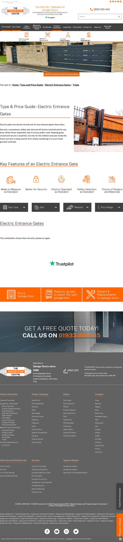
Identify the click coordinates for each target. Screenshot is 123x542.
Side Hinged (6, 418)
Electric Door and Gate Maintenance (75, 473)
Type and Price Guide (31, 85)
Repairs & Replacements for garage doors (108, 294)
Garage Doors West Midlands (99, 518)
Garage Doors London (65, 521)
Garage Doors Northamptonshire (85, 514)
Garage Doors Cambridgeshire (9, 518)
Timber (4, 439)
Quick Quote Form (69, 413)
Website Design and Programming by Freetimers (88, 504)
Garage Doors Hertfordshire (27, 521)
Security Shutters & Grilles (9, 476)
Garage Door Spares (70, 469)
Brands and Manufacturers (9, 442)
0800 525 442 (101, 9)
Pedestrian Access (8, 435)
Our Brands (6, 445)
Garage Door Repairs (70, 466)
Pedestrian (35, 423)
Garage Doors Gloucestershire (59, 523)
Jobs (96, 426)
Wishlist (65, 407)
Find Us (97, 449)
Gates (34, 426)
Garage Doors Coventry (81, 518)
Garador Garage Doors (7, 514)
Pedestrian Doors (8, 411)
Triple (76, 85)
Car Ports (3, 469)
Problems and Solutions (40, 469)
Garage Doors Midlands (65, 518)
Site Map (59, 506)
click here (69, 538)
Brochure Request (69, 410)
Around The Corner (8, 420)
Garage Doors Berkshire (41, 523)
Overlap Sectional (38, 404)
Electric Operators (8, 406)
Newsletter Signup (101, 416)
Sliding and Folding (8, 422)
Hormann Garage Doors (22, 514)
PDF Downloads (68, 423)
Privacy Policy (69, 506)
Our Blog (98, 439)
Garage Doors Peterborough (47, 518)
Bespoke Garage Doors (39, 433)
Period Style (6, 437)
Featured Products (8, 430)
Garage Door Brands (107, 521)
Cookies (52, 506)
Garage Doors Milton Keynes (29, 518)
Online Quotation (69, 404)
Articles (97, 433)
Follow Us (98, 442)
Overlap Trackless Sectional (11, 409)
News (97, 410)
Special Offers (68, 429)
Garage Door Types (93, 521)
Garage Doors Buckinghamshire (47, 521)
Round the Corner (38, 416)
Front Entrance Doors (9, 425)
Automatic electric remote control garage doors (50, 516)
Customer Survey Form (39, 479)
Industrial (35, 436)
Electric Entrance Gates (58, 85)
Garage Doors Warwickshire (105, 514)
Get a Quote (67, 400)
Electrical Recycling (38, 489)
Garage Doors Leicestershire (90, 516)
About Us (98, 404)
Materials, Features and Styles (10, 427)
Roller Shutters (7, 415)
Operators (35, 420)
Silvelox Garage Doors (73, 516)
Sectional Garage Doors (10, 413)
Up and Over (36, 400)
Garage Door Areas (6, 523)
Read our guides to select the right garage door (65, 294)
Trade (120, 497)
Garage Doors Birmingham (8, 516)
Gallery (97, 436)
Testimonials (67, 420)
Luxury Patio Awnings (7, 473)
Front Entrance (5, 466)
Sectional (35, 407)
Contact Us (98, 452)
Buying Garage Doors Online (41, 473)
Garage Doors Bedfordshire (26, 516)
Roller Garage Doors (79, 521)
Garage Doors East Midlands (9, 521)
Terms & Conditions (69, 436)
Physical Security (37, 439)
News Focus (99, 413)
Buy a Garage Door (26, 294)
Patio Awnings (36, 442)
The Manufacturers (38, 486)
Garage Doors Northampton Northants (42, 514)
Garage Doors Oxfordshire (109, 516)
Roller (34, 410)
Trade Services (37, 492)
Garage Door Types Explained (42, 482)
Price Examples (37, 476)
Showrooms (67, 426)
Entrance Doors (37, 429)
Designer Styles (7, 433)
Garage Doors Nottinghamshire (22, 523)
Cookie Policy (99, 445)
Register (98, 407)
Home (15, 85)
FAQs (65, 416)
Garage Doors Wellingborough (65, 514)
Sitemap (98, 429)
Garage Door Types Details (9, 404)
